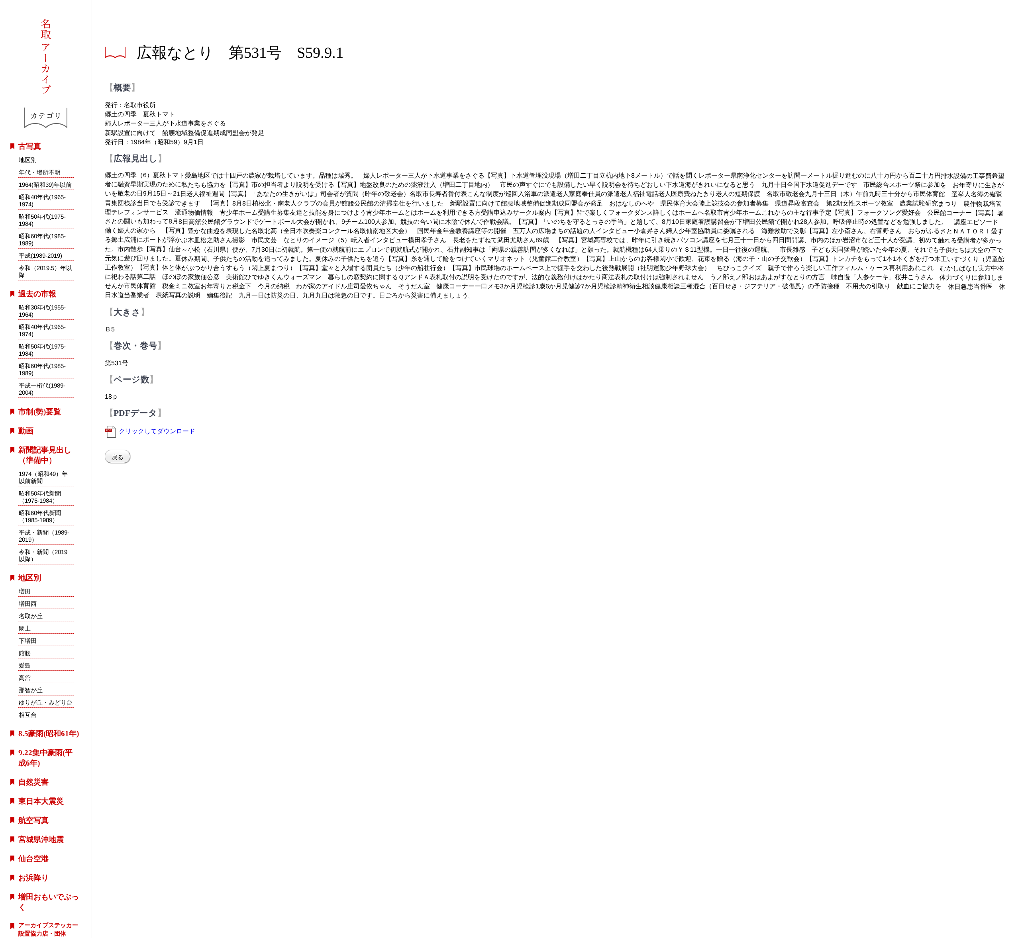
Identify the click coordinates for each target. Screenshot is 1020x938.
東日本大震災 (41, 801)
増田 (25, 591)
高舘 (25, 677)
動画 (25, 431)
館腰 (25, 653)
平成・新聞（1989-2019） (44, 536)
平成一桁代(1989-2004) (42, 389)
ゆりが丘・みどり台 (46, 702)
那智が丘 (31, 690)
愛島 (25, 665)
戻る (118, 457)
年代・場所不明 (40, 172)
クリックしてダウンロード (157, 430)
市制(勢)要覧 (39, 411)
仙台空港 (33, 858)
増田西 (28, 603)
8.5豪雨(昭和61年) (48, 733)
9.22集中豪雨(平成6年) (45, 757)
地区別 (28, 160)
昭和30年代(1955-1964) (42, 311)
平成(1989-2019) (40, 255)
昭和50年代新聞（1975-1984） (40, 497)
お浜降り (33, 877)
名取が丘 (31, 616)
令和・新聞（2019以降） (43, 555)
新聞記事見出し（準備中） (44, 455)
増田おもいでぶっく (48, 902)
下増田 (28, 640)
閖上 (25, 628)
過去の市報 (37, 294)
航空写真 (33, 820)
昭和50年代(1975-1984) (42, 220)
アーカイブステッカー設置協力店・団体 (48, 929)
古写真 (29, 146)
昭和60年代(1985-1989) (42, 240)
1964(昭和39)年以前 (45, 184)
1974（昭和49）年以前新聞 (43, 477)
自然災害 (33, 782)
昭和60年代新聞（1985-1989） (40, 516)
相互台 (27, 714)
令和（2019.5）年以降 (45, 271)
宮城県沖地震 (41, 839)
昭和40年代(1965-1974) (42, 201)
